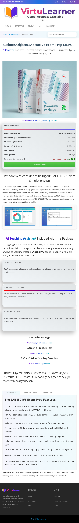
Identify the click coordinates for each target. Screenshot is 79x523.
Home (5, 35)
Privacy (56, 505)
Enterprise (19, 26)
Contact (64, 2)
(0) (72, 2)
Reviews (31, 26)
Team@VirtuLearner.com (12, 1)
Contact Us (58, 497)
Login (57, 2)
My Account (50, 26)
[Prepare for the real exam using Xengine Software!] (37, 216)
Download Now (39, 164)
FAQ (40, 26)
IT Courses (32, 501)
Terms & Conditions (61, 501)
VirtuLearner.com (42, 519)
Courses (8, 26)
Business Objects (14, 35)
